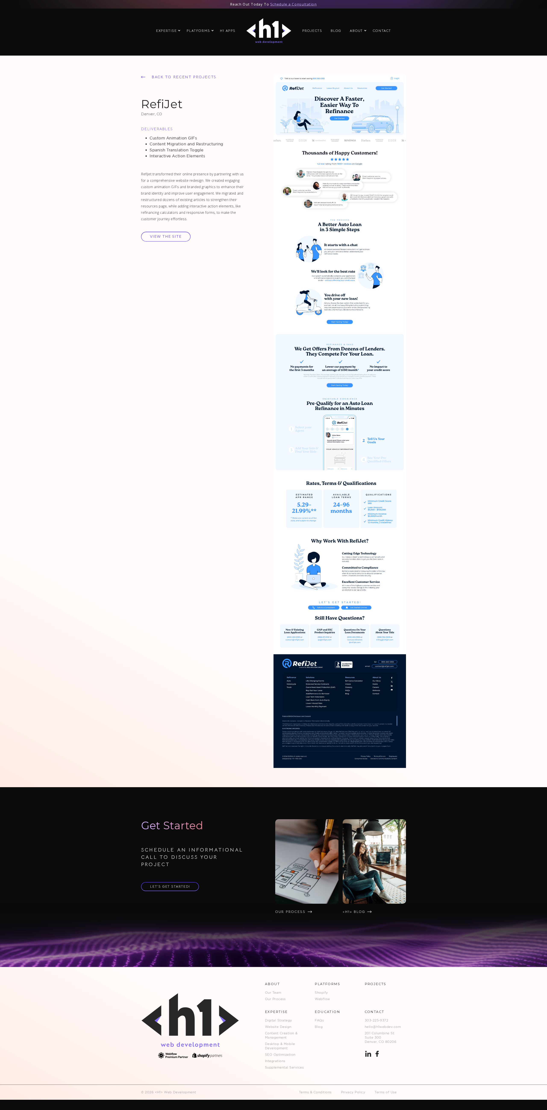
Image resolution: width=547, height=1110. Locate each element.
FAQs (319, 1020)
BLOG (336, 31)
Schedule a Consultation (293, 4)
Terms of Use (386, 1092)
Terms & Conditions (315, 1092)
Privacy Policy (353, 1092)
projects (375, 984)
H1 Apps (227, 31)
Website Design (278, 1027)
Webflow (322, 999)
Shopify (321, 992)
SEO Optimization (280, 1054)
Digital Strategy (278, 1020)
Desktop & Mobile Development (280, 1046)
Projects (312, 31)
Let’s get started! (170, 886)
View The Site (166, 237)
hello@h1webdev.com (383, 1027)
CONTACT (382, 31)
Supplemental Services (284, 1067)
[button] (167, 30)
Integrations (275, 1061)
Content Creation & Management (281, 1035)
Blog (319, 1027)
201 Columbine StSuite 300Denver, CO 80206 (381, 1037)
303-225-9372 (376, 1020)
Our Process (275, 999)
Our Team (273, 992)
